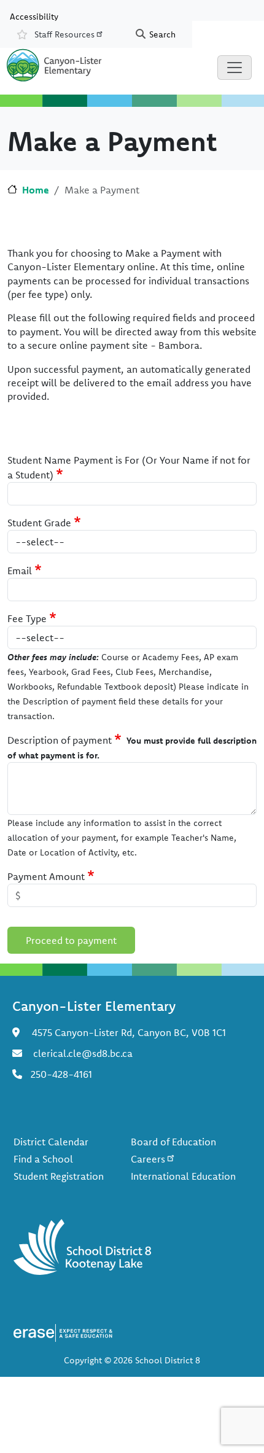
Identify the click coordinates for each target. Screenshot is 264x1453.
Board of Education (173, 1142)
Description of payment (59, 740)
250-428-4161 (61, 1074)
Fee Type (27, 618)
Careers (148, 1159)
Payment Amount (46, 876)
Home (35, 190)
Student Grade (39, 522)
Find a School (43, 1159)
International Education (183, 1176)
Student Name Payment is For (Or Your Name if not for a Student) (128, 467)
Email (19, 570)
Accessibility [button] (34, 16)
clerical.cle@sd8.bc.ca (83, 1053)
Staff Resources (64, 34)
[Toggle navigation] (234, 67)
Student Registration (59, 1176)
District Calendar (51, 1142)
